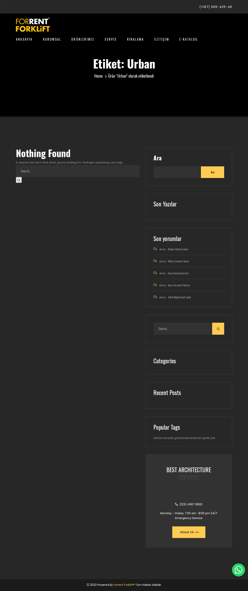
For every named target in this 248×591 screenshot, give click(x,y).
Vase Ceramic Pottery (179, 285)
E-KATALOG (188, 39)
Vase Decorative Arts (178, 273)
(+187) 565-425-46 (215, 7)
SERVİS (111, 39)
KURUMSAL (52, 39)
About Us (187, 532)
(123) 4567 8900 (191, 504)
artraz (162, 249)
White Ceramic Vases (178, 261)
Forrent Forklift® (124, 585)
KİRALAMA (135, 39)
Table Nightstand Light (179, 297)
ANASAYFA (24, 39)
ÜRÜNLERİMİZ (82, 39)
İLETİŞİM (161, 39)
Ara (157, 158)
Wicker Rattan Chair (178, 249)
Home (98, 76)
